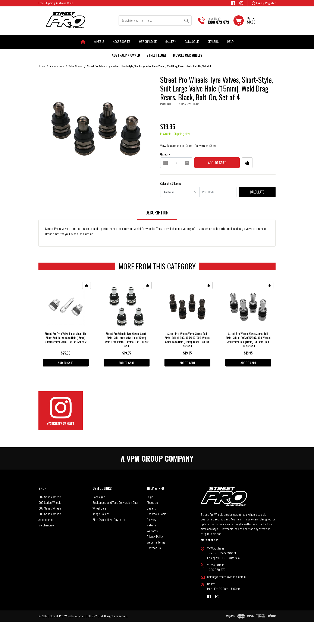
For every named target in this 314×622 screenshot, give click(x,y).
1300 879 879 (218, 22)
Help (230, 42)
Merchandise (46, 525)
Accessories (45, 520)
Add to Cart (217, 162)
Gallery (170, 42)
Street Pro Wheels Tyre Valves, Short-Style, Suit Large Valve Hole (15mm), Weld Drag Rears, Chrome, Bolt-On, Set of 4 (127, 339)
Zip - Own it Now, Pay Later (108, 520)
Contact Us (154, 548)
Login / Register (266, 3)
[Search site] (186, 20)
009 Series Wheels (50, 514)
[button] (247, 162)
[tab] (157, 214)
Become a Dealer (157, 514)
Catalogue (192, 42)
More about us (209, 539)
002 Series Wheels (50, 497)
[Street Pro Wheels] (65, 20)
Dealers (213, 42)
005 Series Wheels (49, 503)
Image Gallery (100, 514)
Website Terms (156, 542)
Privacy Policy (155, 537)
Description (157, 212)
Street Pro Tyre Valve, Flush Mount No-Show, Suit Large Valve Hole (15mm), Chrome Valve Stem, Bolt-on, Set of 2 (66, 337)
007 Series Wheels (50, 508)
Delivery (151, 520)
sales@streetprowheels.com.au (227, 577)
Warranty (152, 531)
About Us (152, 503)
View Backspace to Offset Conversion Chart (188, 145)
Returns (152, 525)
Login (150, 497)
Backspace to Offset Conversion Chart (115, 503)
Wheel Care (99, 508)
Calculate (257, 192)
